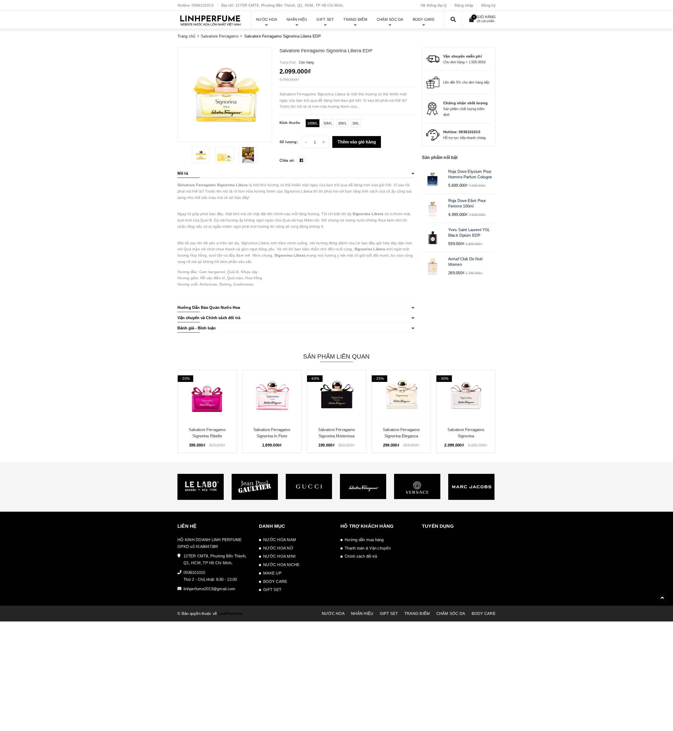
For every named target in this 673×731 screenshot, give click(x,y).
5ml (356, 123)
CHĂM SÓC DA (450, 613)
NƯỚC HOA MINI (279, 556)
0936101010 (202, 5)
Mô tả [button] (182, 173)
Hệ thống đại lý (434, 5)
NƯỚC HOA (333, 613)
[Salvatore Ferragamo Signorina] (465, 396)
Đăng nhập (464, 5)
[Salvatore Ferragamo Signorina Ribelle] (207, 396)
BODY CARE (275, 581)
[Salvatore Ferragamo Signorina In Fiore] (271, 396)
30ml (342, 123)
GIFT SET (272, 589)
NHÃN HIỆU (362, 613)
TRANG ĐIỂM (417, 613)
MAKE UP (272, 573)
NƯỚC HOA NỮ (278, 548)
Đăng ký (488, 5)
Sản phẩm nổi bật (440, 157)
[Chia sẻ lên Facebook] (301, 160)
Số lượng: (288, 142)
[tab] (295, 173)
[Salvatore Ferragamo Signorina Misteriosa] (336, 396)
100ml (312, 123)
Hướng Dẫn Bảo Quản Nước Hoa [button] (208, 307)
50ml (328, 123)
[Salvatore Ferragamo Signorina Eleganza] (401, 396)
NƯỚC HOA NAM (279, 539)
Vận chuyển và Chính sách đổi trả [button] (208, 317)
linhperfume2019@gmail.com (209, 589)
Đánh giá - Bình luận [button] (196, 328)
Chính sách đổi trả (361, 556)
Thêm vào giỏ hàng (357, 142)
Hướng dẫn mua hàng (364, 539)
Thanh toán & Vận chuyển (368, 548)
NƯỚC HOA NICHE (281, 564)
